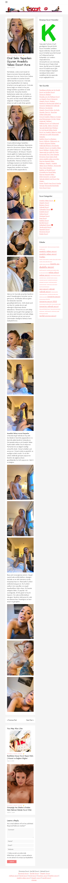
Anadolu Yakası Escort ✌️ (15, 55)
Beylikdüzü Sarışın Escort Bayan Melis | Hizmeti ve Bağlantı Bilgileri (20, 757)
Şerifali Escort (43, 223)
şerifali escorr (42, 311)
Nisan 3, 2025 (10, 761)
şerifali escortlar (48, 311)
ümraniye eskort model (56, 304)
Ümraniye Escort (44, 232)
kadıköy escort (53, 876)
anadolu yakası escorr (48, 251)
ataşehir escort (36, 878)
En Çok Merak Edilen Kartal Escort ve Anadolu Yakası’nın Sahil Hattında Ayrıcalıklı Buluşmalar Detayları (50, 133)
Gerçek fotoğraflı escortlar (55, 275)
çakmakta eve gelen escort (53, 294)
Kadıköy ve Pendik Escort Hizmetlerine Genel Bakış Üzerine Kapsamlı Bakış (47, 172)
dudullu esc (54, 264)
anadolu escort (42, 249)
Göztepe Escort (44, 216)
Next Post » (30, 720)
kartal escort (24, 876)
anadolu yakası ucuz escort (44, 264)
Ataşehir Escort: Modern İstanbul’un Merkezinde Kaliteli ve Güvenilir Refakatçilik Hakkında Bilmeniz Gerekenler (50, 104)
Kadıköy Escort (44, 221)
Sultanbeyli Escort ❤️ (46, 225)
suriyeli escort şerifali (53, 282)
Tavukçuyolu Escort (45, 227)
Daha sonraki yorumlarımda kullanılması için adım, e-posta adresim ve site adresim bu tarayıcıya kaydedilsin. (20, 855)
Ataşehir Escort (44, 203)
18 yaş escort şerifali (43, 247)
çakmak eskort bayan (43, 294)
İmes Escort (43, 218)
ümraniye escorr (53, 296)
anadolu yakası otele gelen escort (45, 261)
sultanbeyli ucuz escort (43, 282)
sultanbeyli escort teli (43, 280)
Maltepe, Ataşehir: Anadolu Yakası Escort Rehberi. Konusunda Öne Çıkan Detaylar (50, 165)
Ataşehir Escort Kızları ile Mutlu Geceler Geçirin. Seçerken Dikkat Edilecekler (49, 112)
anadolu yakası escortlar (44, 259)
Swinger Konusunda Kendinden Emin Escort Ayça (49, 187)
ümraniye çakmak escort (49, 306)
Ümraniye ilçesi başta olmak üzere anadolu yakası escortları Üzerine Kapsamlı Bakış (49, 159)
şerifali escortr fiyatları (43, 313)
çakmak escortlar (54, 292)
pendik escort (46, 878)
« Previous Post (12, 720)
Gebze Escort (43, 214)
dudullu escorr (46, 267)
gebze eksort (54, 272)
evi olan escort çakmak (43, 272)
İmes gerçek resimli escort (55, 309)
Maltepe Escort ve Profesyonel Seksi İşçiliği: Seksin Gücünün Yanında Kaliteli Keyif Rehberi (49, 125)
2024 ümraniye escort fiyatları (53, 247)
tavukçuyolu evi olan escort (52, 284)
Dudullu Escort (44, 212)
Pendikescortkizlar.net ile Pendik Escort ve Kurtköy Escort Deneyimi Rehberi (49, 92)
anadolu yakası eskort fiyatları (55, 259)
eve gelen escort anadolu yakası (53, 270)
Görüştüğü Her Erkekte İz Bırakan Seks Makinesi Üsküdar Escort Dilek (19, 808)
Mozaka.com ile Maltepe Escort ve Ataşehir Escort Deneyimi (49, 98)
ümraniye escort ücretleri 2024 (45, 304)
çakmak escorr (45, 291)
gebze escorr (44, 275)
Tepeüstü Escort (44, 229)
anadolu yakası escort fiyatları (48, 255)
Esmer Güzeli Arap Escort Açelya (50, 183)
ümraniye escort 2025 (48, 301)
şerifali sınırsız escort (47, 315)
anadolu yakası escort (23, 878)
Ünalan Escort (43, 234)
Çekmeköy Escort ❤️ (46, 209)
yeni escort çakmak (47, 289)
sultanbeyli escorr (42, 277)
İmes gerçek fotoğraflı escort (44, 309)
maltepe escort (14, 876)
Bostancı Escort (44, 205)
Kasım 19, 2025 (11, 67)
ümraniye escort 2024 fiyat (44, 299)
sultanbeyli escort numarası (52, 277)
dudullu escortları (42, 270)
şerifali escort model (55, 311)
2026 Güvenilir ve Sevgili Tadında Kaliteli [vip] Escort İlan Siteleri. (49, 179)
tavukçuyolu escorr (43, 284)
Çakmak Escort (44, 207)
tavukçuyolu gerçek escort (44, 286)
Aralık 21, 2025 (11, 812)
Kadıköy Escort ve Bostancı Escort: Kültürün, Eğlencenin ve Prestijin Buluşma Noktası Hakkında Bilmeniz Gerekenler (49, 142)
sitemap (34, 880)
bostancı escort (43, 876)
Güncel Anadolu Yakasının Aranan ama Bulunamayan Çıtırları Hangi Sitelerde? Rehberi (50, 119)
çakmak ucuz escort (43, 296)
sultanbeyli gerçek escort (52, 280)
